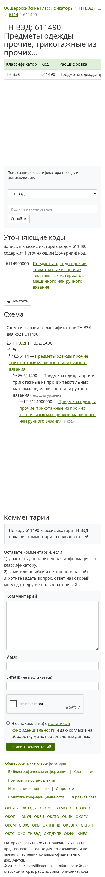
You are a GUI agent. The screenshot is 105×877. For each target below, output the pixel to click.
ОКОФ (45, 808)
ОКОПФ (11, 816)
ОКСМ (10, 825)
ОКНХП (87, 825)
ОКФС (24, 825)
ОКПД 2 (11, 808)
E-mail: (29, 677)
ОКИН (67, 816)
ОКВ (36, 825)
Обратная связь (84, 797)
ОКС (21, 833)
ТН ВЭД (19, 343)
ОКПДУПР (52, 833)
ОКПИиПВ (51, 825)
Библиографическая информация (38, 771)
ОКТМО (60, 808)
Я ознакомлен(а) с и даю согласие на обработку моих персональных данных (52, 730)
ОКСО (85, 808)
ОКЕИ (39, 816)
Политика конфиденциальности (36, 797)
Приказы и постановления (31, 780)
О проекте (65, 788)
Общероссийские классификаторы (35, 763)
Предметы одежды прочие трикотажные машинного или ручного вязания (48, 362)
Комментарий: (22, 596)
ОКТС (10, 833)
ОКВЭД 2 (29, 808)
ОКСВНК (70, 825)
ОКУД (26, 816)
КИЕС (82, 833)
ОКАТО (53, 816)
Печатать (19, 301)
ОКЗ (73, 808)
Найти (20, 218)
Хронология (84, 771)
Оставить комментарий (30, 746)
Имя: (11, 657)
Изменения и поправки (29, 788)
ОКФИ (69, 833)
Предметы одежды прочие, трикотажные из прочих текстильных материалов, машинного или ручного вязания (60, 275)
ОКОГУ (82, 816)
